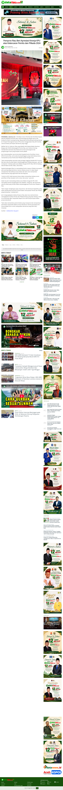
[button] (46, 623)
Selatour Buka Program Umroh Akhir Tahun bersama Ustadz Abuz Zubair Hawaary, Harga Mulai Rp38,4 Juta (55, 522)
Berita (11, 7)
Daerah (15, 7)
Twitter (50, 782)
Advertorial (36, 7)
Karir (15, 784)
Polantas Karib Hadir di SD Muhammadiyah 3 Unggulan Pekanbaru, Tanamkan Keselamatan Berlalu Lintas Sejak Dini (21, 278)
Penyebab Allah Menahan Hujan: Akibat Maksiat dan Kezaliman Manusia (51, 290)
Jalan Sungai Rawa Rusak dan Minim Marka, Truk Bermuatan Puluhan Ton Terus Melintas (54, 410)
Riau (21, 244)
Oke (37, 788)
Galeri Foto (47, 7)
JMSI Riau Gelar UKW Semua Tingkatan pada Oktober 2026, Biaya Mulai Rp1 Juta (7, 265)
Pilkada (18, 244)
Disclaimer (29, 784)
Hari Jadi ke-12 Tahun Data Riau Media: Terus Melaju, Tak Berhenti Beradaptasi (36, 278)
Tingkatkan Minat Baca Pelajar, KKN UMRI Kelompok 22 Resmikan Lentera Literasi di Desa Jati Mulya (28, 379)
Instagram (43, 783)
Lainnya (41, 7)
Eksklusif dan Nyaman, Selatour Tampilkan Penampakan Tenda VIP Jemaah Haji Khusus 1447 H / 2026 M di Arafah (52, 532)
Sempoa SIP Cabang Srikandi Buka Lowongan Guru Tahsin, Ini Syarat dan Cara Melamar (52, 538)
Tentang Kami (30, 782)
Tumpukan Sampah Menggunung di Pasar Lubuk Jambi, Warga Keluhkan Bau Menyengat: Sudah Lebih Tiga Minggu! (28, 367)
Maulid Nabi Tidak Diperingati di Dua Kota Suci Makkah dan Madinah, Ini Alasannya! (52, 295)
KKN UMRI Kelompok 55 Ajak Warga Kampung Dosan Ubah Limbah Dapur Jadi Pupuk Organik (54, 405)
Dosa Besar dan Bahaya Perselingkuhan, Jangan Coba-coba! (54, 428)
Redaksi (15, 782)
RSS (49, 783)
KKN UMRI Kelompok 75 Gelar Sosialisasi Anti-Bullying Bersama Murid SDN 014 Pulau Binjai (28, 356)
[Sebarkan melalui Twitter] (37, 217)
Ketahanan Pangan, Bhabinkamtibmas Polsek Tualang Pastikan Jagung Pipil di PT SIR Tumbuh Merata (54, 417)
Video (45, 124)
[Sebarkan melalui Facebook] (34, 217)
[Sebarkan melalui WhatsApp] (40, 217)
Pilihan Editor (47, 275)
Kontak (2, 785)
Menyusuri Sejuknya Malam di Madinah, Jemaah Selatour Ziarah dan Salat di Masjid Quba (52, 527)
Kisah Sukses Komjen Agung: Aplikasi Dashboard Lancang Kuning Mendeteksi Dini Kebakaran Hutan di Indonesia (21, 265)
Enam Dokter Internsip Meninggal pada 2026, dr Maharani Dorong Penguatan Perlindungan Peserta (27, 414)
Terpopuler (46, 401)
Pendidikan (30, 7)
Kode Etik (3, 784)
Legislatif (21, 7)
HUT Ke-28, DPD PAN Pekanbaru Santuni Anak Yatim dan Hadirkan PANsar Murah (54, 423)
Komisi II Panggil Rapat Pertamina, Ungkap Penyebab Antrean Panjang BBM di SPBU (52, 624)
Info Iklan (29, 785)
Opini (26, 7)
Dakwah (6, 7)
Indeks (52, 7)
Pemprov (6, 244)
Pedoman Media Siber (18, 785)
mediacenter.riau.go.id (12, 211)
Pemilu (14, 244)
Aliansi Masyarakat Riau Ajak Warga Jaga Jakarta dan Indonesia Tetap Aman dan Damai (35, 265)
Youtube (57, 782)
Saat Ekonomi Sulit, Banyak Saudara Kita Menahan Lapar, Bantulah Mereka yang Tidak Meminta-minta (52, 286)
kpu (10, 244)
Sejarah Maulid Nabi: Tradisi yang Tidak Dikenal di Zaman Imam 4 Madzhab (51, 299)
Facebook (43, 782)
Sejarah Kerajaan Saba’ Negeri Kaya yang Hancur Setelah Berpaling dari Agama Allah (55, 280)
